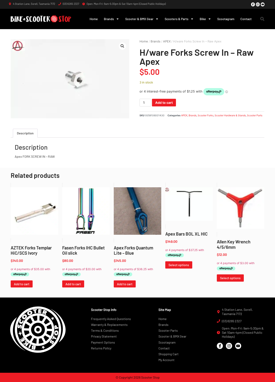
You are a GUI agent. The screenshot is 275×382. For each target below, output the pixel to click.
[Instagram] (258, 4)
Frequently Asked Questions (111, 319)
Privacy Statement (104, 336)
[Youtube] (263, 4)
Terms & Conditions (105, 330)
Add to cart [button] (21, 284)
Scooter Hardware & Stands (230, 115)
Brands (109, 19)
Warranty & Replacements (109, 324)
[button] (262, 19)
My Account (166, 360)
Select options (179, 265)
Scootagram (225, 19)
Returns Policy (101, 348)
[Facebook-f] (253, 4)
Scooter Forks (205, 115)
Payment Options (103, 342)
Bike (203, 19)
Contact (246, 19)
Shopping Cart (168, 354)
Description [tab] (25, 133)
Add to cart (164, 103)
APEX (167, 41)
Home (94, 19)
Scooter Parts (254, 115)
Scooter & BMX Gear (139, 19)
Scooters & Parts (176, 19)
